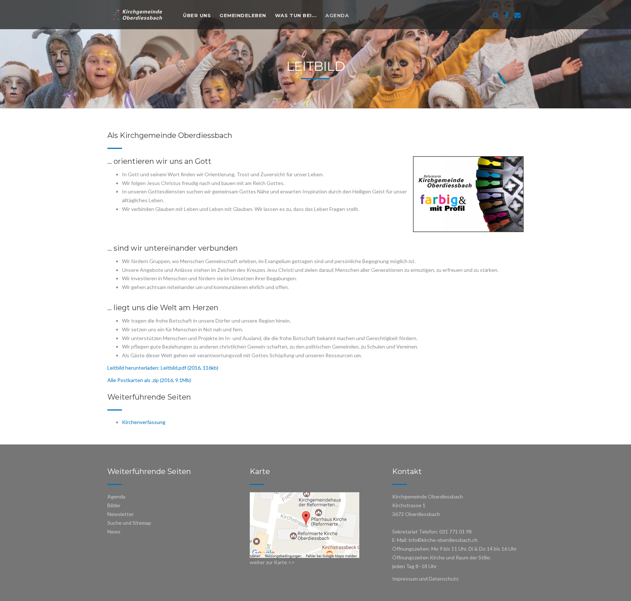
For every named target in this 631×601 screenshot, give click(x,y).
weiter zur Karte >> (272, 562)
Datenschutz (443, 578)
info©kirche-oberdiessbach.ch (443, 540)
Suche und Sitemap (129, 523)
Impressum (405, 578)
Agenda (337, 15)
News (114, 531)
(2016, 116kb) (202, 368)
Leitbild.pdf (173, 368)
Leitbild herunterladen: (134, 368)
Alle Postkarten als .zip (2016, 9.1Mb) (149, 380)
